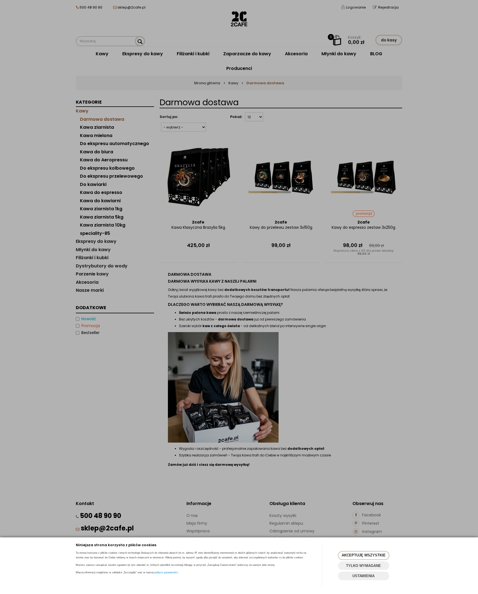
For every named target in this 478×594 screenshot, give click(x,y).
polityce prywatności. (166, 572)
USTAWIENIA (363, 576)
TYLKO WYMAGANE (363, 566)
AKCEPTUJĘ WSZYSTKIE (364, 555)
